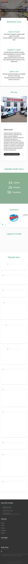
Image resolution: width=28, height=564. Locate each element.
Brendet (3, 528)
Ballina (2, 523)
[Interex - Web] (14, 292)
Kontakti (3, 533)
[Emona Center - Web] (14, 278)
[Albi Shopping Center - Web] (14, 309)
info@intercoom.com (8, 510)
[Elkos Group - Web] (14, 464)
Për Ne (2, 525)
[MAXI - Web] (14, 485)
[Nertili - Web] (14, 333)
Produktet (3, 530)
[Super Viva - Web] (14, 355)
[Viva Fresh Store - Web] (14, 396)
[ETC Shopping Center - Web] (14, 423)
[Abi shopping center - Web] (14, 375)
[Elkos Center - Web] (14, 444)
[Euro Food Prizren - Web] (14, 265)
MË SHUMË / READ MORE (12, 154)
